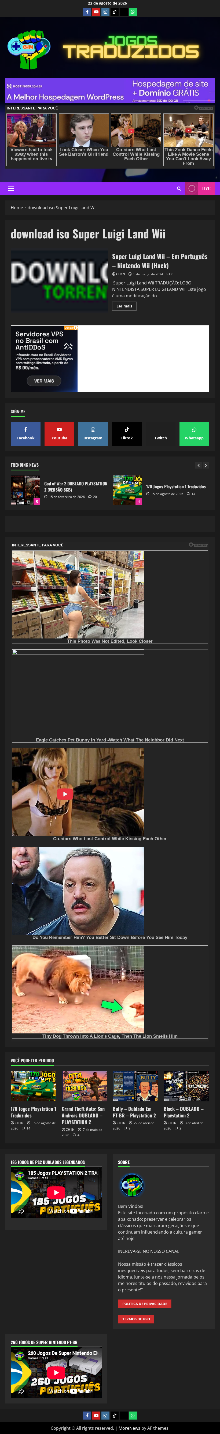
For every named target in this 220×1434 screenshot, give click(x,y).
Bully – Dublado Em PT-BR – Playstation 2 (134, 1112)
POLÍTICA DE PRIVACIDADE (144, 1303)
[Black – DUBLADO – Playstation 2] (186, 1086)
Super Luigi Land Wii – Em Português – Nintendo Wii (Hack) (59, 280)
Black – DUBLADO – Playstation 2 (184, 1112)
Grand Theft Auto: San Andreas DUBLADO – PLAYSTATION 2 (127, 490)
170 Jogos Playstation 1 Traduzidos (25, 490)
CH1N (120, 274)
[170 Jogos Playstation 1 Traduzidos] (33, 1086)
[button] (11, 188)
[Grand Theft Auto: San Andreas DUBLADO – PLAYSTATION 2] (84, 1086)
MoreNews (129, 1428)
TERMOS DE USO (136, 1319)
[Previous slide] (198, 465)
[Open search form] (179, 188)
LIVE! (206, 188)
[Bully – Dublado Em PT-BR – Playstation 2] (135, 1086)
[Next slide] (206, 465)
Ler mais (126, 307)
